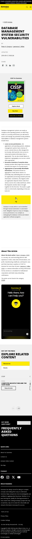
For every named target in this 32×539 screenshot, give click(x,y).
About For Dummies (6, 452)
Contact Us (4, 457)
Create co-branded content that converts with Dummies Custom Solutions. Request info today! (16, 2)
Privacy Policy (4, 516)
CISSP (3, 280)
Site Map (3, 465)
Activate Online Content (7, 461)
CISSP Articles (8, 22)
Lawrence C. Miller (18, 46)
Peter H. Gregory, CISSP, (23, 255)
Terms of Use (5, 512)
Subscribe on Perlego (16, 115)
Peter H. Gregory (6, 46)
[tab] (15, 363)
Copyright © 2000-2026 (7, 528)
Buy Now (15, 111)
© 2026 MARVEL (5, 537)
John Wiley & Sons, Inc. (22, 528)
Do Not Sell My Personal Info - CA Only (12, 524)
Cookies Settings (5, 520)
